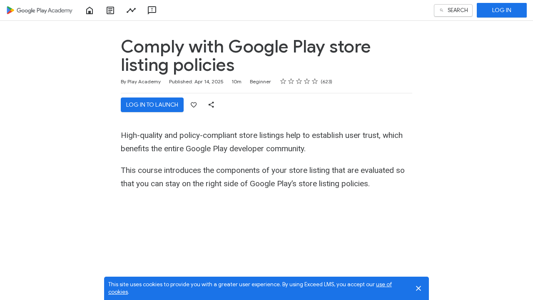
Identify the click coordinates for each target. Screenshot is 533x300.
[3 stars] (299, 81)
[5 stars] (315, 81)
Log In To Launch (152, 104)
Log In (501, 10)
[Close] (418, 288)
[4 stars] (307, 81)
